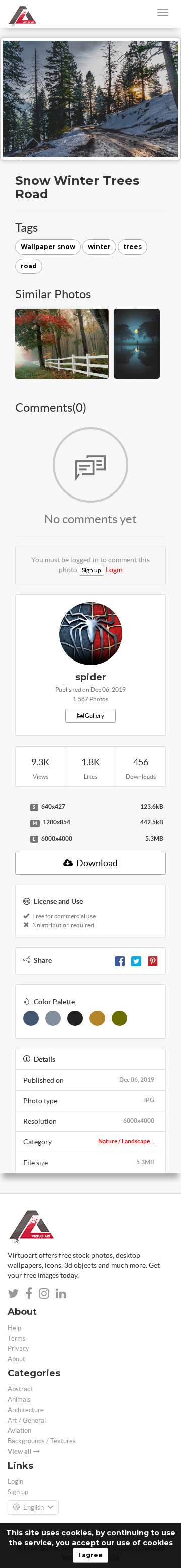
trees (132, 247)
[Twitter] (136, 960)
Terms (17, 1338)
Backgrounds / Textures (42, 1441)
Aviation (19, 1430)
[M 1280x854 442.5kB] (20, 823)
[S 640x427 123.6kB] (20, 807)
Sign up (91, 570)
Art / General (27, 1420)
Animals (19, 1400)
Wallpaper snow (48, 247)
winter (99, 247)
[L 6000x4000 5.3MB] (20, 839)
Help (14, 1328)
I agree (90, 1555)
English (33, 1507)
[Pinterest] (153, 960)
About (16, 1359)
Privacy (18, 1348)
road (29, 266)
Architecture (26, 1410)
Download (96, 863)
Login (114, 570)
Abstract (20, 1389)
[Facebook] (120, 960)
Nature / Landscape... (126, 1141)
